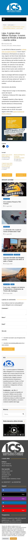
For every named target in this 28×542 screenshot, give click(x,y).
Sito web (4, 331)
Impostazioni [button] (5, 538)
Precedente (8, 175)
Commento (5, 308)
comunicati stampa (8, 254)
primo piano (9, 45)
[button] (14, 430)
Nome (4, 317)
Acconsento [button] (13, 538)
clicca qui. (18, 522)
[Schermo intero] (23, 435)
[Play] (5, 435)
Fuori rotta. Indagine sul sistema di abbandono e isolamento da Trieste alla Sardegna (14, 289)
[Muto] (20, 435)
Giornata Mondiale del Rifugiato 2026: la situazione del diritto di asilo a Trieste (13, 259)
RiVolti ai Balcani (17, 45)
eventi (4, 45)
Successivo (20, 175)
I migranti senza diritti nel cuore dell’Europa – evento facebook (7, 165)
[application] (14, 430)
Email (3, 324)
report (12, 284)
